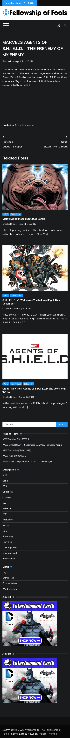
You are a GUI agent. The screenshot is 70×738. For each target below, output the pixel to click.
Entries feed (8, 577)
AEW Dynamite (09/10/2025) (16, 450)
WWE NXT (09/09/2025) (14, 456)
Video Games (8, 558)
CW (4, 503)
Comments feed (10, 583)
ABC (17, 125)
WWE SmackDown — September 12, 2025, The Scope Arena (32, 445)
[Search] (65, 25)
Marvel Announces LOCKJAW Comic (23, 218)
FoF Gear (6, 508)
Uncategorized (9, 553)
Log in (5, 572)
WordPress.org (9, 589)
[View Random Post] (58, 25)
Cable (5, 480)
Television (27, 125)
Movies (5, 525)
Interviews (16, 384)
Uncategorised (9, 547)
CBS (4, 486)
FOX (4, 514)
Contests (6, 497)
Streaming (7, 536)
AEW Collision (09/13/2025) (15, 439)
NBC (4, 531)
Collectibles (16, 295)
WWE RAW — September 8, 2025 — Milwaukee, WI (27, 461)
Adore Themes (48, 733)
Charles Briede (9, 224)
